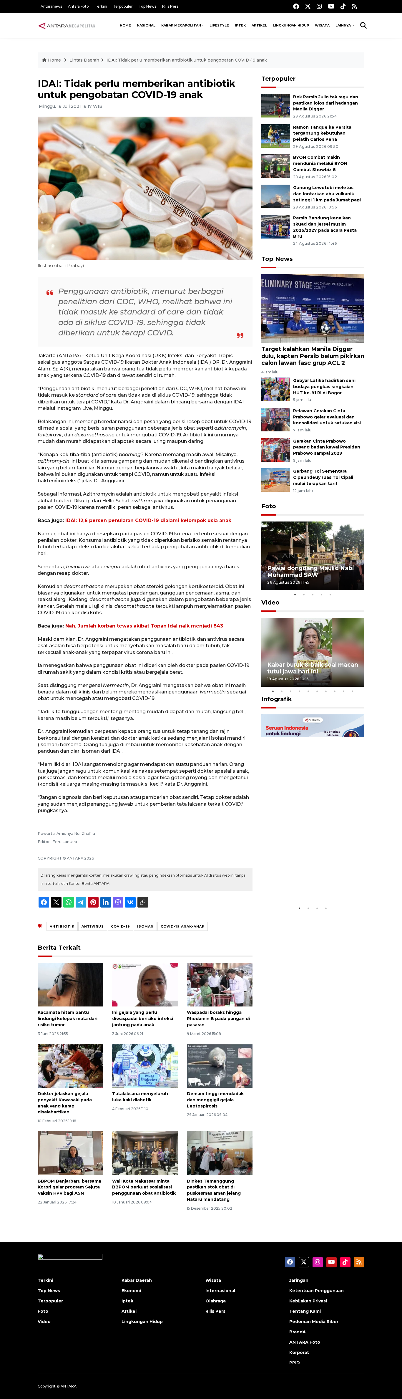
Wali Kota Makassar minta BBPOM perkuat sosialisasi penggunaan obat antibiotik (144, 1187)
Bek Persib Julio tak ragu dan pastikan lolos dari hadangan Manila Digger (325, 103)
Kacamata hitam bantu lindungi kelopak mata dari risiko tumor (67, 1018)
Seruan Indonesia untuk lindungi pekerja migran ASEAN (302, 881)
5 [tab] (330, 594)
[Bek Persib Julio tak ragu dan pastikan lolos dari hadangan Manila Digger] (275, 105)
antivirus (93, 926)
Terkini (101, 6)
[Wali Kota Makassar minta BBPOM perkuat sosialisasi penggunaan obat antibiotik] (145, 1152)
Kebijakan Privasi (308, 1301)
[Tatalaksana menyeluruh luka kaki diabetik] (145, 1065)
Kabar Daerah (137, 1280)
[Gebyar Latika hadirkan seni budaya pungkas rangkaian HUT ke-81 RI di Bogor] (275, 389)
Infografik (276, 699)
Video (270, 602)
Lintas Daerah (84, 60)
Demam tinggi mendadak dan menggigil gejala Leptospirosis (215, 1100)
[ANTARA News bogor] (67, 25)
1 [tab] (295, 594)
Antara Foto (78, 6)
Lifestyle (219, 25)
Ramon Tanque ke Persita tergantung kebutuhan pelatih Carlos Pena (322, 133)
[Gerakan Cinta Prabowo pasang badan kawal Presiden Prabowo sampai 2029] (275, 449)
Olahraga (215, 1301)
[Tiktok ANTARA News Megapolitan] (343, 6)
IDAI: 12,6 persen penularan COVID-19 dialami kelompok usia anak (148, 520)
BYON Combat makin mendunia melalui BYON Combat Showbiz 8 (320, 163)
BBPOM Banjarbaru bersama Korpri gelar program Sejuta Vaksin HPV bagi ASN (69, 1187)
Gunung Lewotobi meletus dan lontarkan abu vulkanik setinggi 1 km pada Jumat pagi (327, 194)
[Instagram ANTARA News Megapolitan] (319, 6)
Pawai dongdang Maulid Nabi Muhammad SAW (310, 571)
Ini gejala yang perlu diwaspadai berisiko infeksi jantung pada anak (142, 1018)
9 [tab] (344, 691)
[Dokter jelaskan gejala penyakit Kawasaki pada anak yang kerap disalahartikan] (70, 1065)
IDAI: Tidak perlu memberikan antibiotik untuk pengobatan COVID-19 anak (187, 60)
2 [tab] (304, 594)
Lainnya (343, 25)
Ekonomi (131, 1290)
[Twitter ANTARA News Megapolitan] (308, 6)
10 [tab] (353, 691)
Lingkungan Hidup (291, 25)
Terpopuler (123, 6)
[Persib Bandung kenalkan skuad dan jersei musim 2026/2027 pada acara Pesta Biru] (275, 226)
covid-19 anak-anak (183, 926)
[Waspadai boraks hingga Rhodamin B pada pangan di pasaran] (220, 984)
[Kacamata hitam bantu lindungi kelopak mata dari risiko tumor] (70, 984)
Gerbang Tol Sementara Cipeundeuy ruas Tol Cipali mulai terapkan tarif (323, 477)
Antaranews (51, 6)
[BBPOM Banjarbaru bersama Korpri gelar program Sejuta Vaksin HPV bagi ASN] (70, 1152)
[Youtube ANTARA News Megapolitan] (331, 6)
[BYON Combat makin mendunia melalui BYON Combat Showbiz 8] (275, 166)
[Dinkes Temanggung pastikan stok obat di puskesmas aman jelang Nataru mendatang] (220, 1152)
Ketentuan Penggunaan (316, 1290)
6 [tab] (317, 691)
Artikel (259, 25)
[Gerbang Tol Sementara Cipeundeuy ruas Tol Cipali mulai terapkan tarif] (275, 480)
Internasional (220, 1290)
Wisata (322, 25)
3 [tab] (313, 594)
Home (125, 25)
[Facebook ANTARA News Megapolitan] (296, 6)
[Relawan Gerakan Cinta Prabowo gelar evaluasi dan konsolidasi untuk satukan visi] (275, 419)
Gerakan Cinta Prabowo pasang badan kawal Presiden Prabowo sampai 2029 (326, 447)
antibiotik (62, 926)
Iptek (240, 25)
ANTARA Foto (304, 1342)
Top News (147, 6)
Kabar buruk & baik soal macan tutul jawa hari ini (312, 668)
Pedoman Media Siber (313, 1321)
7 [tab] (326, 691)
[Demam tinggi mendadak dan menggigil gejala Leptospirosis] (220, 1065)
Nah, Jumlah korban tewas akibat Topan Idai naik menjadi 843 (144, 626)
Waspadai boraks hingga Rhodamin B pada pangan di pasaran (218, 1018)
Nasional (146, 25)
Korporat (299, 1352)
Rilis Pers (170, 6)
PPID (294, 1362)
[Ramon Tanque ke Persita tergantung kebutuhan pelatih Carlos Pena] (275, 135)
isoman (145, 926)
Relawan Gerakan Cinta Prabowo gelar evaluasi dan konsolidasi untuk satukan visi (327, 417)
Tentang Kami (305, 1311)
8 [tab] (335, 691)
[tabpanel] (312, 555)
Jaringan (298, 1280)
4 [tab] (322, 594)
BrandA (297, 1332)
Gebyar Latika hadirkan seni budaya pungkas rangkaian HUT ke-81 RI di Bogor (324, 386)
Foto (268, 506)
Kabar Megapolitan (181, 25)
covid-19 (120, 926)
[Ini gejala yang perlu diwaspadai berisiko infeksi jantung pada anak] (145, 984)
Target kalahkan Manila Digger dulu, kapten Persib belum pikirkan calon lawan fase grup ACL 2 (312, 355)
